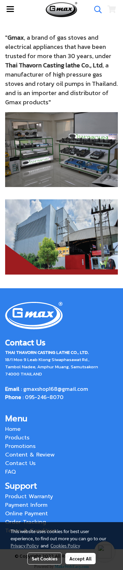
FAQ (10, 472)
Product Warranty (29, 496)
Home (12, 429)
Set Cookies (44, 558)
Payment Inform (26, 505)
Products (17, 438)
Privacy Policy (25, 545)
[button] (95, 9)
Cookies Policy (65, 545)
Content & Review (30, 455)
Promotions (20, 446)
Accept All (80, 558)
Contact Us (20, 463)
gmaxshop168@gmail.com (55, 389)
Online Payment (26, 513)
